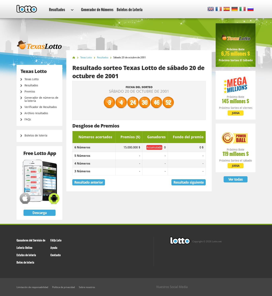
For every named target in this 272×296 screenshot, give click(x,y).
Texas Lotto (31, 79)
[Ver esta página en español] (227, 9)
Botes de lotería (25, 262)
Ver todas (235, 179)
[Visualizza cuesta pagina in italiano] (243, 9)
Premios (29, 91)
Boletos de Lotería (130, 9)
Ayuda (53, 247)
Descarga (39, 213)
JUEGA (235, 113)
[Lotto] (73, 57)
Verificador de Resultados (40, 107)
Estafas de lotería (26, 255)
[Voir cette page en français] (219, 9)
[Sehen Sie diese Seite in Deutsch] (235, 9)
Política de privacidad (63, 287)
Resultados (57, 9)
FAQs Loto (56, 240)
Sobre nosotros (87, 287)
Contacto (55, 255)
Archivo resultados (36, 113)
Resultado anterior (88, 182)
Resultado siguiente (188, 182)
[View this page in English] (211, 9)
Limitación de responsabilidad (32, 287)
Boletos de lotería (35, 135)
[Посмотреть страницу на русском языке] (251, 9)
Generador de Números (97, 9)
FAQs (27, 119)
